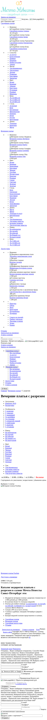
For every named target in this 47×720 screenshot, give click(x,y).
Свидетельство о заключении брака (23, 292)
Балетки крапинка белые (19, 298)
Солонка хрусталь (16, 280)
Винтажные (14, 119)
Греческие (13, 192)
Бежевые (13, 84)
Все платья (40, 477)
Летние (12, 72)
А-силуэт (13, 55)
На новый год (10, 438)
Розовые (13, 92)
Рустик (12, 117)
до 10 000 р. (5, 477)
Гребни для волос (16, 319)
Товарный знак (6, 649)
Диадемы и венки (16, 321)
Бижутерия (14, 309)
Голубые (13, 172)
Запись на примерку (8, 17)
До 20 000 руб (15, 102)
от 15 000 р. (30, 477)
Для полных (14, 70)
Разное (12, 325)
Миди (12, 127)
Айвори (13, 86)
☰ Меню (4, 389)
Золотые (13, 186)
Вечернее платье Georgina (19, 150)
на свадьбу (41, 604)
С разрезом (9, 411)
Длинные (13, 123)
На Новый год (15, 235)
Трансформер (15, 204)
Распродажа (9, 405)
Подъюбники (15, 311)
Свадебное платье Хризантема (21, 43)
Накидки (13, 303)
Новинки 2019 (10, 403)
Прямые (13, 58)
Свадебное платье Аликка (19, 31)
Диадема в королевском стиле (21, 256)
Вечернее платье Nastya (18, 145)
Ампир (12, 64)
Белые (12, 82)
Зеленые (13, 184)
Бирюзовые (14, 166)
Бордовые (13, 168)
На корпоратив (15, 229)
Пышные (13, 60)
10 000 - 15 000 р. (17, 477)
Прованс (13, 114)
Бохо (11, 108)
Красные (13, 176)
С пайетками (10, 423)
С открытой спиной (12, 421)
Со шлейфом (10, 417)
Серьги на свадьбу (16, 317)
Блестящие (14, 76)
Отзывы (8, 383)
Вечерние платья (11, 367)
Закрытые (13, 78)
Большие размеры (16, 223)
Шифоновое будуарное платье (21, 268)
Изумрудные (14, 174)
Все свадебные (15, 353)
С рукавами (9, 427)
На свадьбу (14, 231)
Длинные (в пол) (16, 213)
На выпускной (15, 237)
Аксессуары (9, 381)
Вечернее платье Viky (18, 156)
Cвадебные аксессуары (13, 623)
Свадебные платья (12, 351)
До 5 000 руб (14, 241)
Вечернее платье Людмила (19, 139)
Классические (15, 56)
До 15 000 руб (15, 100)
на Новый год (19, 606)
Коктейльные (15, 215)
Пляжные (13, 74)
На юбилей (14, 233)
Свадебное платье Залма (19, 37)
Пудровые (13, 90)
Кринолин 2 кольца (17, 286)
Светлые (13, 182)
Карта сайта (7, 632)
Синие (12, 180)
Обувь (12, 305)
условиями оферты (21, 684)
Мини (12, 211)
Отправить (5, 686)
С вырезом (9, 425)
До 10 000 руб (15, 98)
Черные (12, 170)
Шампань (13, 94)
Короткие (13, 125)
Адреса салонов (7, 345)
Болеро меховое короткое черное (22, 274)
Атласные (13, 106)
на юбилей (9, 606)
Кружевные (14, 110)
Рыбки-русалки (15, 62)
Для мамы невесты (17, 221)
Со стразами (9, 419)
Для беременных (16, 68)
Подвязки (13, 313)
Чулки (12, 323)
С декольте (9, 413)
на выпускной (30, 606)
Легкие (12, 200)
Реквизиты (17, 649)
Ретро (12, 116)
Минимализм (15, 112)
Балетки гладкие (16, 262)
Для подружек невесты (18, 225)
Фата (11, 307)
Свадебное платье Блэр (18, 49)
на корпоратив (31, 604)
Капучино (13, 88)
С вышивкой (10, 415)
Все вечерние (15, 369)
